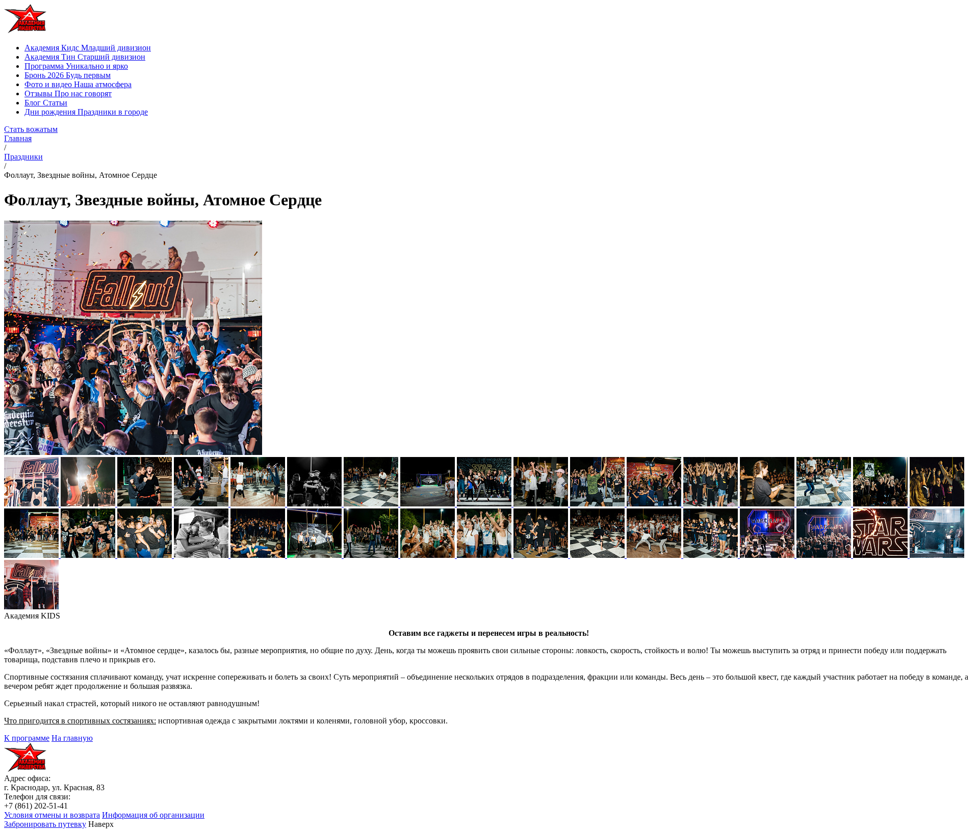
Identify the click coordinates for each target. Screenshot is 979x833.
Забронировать (45, 824)
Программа (76, 66)
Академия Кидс (87, 47)
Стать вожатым (31, 129)
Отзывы (68, 93)
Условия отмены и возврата (52, 815)
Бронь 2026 (67, 75)
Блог (45, 102)
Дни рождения (86, 112)
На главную (72, 738)
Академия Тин (84, 56)
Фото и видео (78, 84)
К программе (26, 738)
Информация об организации (153, 815)
